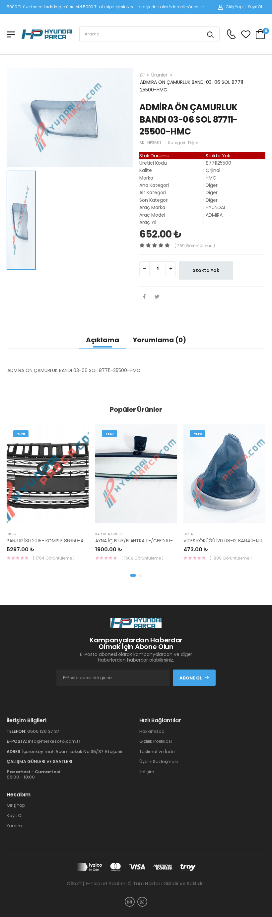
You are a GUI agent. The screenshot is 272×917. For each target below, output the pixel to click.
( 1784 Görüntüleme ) (54, 558)
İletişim (146, 772)
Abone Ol (190, 678)
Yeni (21, 433)
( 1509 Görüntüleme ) (142, 558)
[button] (133, 575)
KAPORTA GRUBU (109, 534)
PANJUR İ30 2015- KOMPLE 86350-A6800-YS (55, 540)
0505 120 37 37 (43, 731)
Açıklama (102, 340)
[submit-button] (210, 34)
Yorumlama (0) (159, 340)
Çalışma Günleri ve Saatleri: (40, 761)
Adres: (14, 751)
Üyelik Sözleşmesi (158, 761)
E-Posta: (17, 741)
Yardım (14, 826)
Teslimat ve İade (157, 751)
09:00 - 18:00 (33, 774)
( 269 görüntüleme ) (194, 245)
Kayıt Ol (255, 7)
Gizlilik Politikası (155, 741)
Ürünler (159, 75)
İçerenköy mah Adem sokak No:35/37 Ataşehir (72, 751)
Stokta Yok (206, 270)
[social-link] (130, 902)
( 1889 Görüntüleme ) (231, 558)
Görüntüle (53, 519)
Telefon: (16, 731)
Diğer (12, 534)
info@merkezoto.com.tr (54, 741)
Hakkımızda (152, 731)
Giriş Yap (234, 7)
